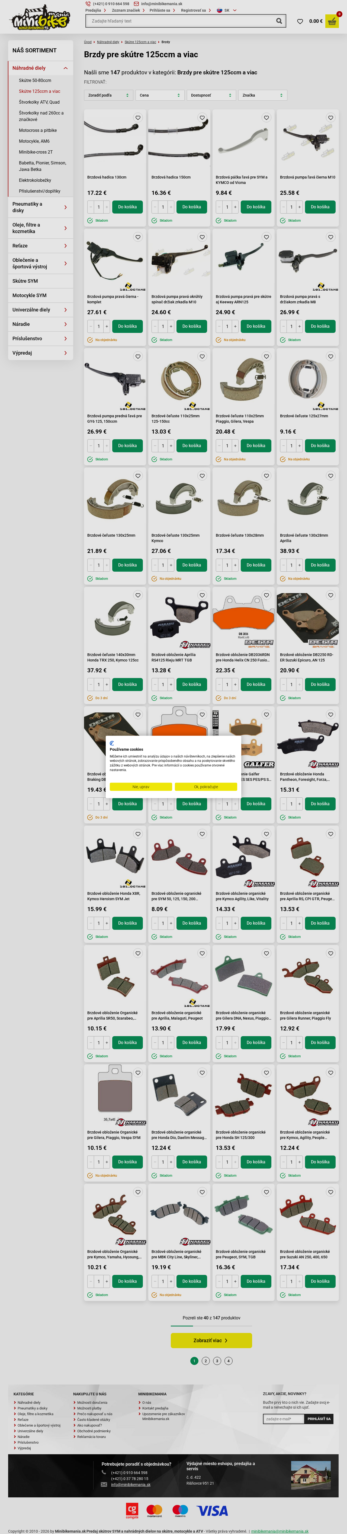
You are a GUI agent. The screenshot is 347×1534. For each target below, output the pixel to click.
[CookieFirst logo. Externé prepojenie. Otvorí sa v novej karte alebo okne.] (112, 743)
